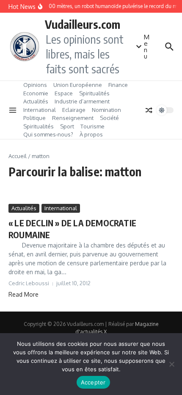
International (39, 109)
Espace (64, 93)
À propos (91, 134)
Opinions (35, 84)
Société (109, 117)
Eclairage (73, 109)
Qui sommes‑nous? (48, 134)
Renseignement (73, 117)
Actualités (35, 101)
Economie (35, 93)
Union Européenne (77, 84)
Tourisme (92, 126)
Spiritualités (94, 93)
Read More (23, 294)
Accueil (17, 156)
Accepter (93, 382)
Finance (118, 84)
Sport (67, 126)
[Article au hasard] (149, 110)
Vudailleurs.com (82, 24)
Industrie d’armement (82, 101)
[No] (171, 364)
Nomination (106, 109)
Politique (34, 117)
